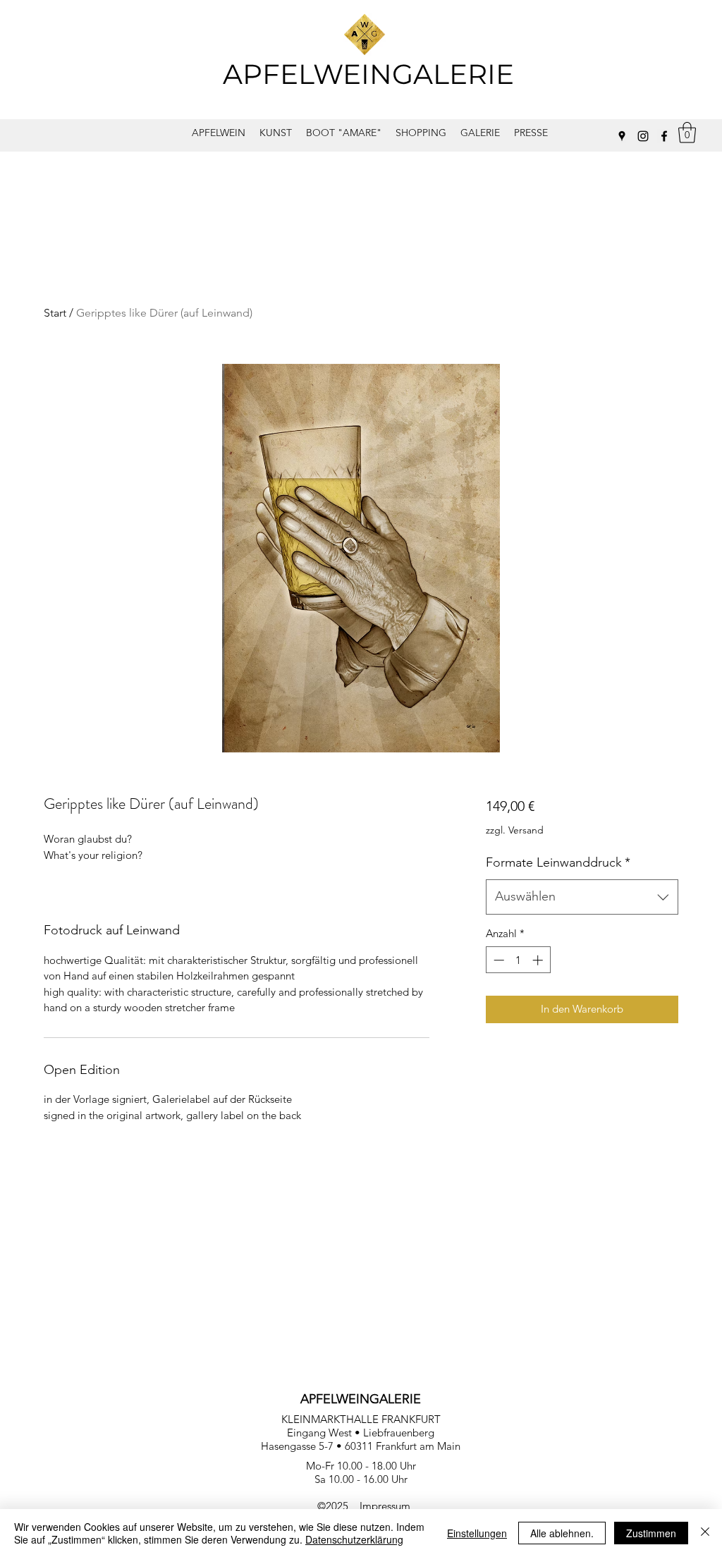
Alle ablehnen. (562, 1533)
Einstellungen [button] (477, 1533)
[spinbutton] (518, 960)
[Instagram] (643, 136)
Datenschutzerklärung (354, 1539)
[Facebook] (664, 136)
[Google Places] (622, 136)
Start (55, 312)
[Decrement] (497, 960)
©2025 (338, 1506)
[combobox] (582, 897)
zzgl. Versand (515, 830)
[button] (687, 132)
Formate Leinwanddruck (558, 862)
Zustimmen (651, 1533)
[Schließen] (705, 1533)
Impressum (385, 1506)
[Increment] (539, 960)
